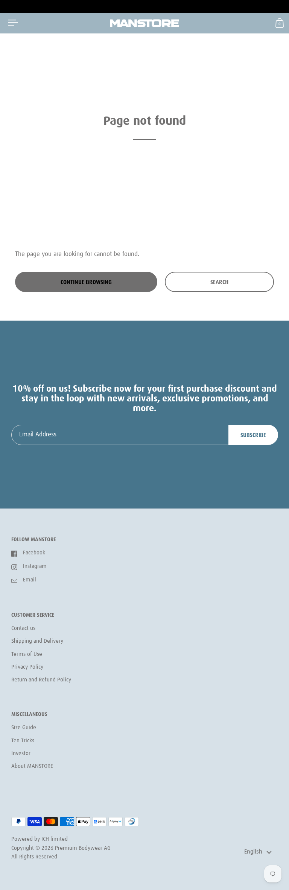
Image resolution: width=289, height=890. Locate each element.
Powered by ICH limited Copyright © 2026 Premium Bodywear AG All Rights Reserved (61, 848)
